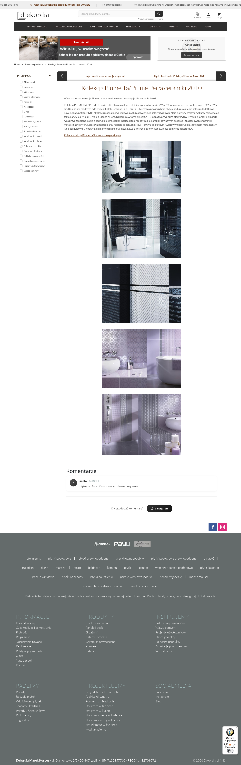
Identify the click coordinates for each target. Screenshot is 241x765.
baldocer (94, 568)
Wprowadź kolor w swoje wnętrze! (105, 76)
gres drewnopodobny (130, 558)
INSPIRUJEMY (154, 27)
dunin (44, 568)
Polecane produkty (167, 642)
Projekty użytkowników (170, 632)
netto (77, 568)
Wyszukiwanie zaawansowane (150, 19)
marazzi (61, 568)
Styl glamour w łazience (101, 725)
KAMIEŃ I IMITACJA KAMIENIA (104, 27)
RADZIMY (173, 27)
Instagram (162, 696)
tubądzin (28, 568)
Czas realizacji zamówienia (33, 628)
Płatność (21, 632)
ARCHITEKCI (191, 27)
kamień (112, 568)
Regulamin (23, 637)
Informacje (24, 76)
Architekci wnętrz (97, 696)
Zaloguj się (161, 508)
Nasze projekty (165, 637)
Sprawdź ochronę (191, 55)
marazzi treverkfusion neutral (102, 586)
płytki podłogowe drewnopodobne (173, 558)
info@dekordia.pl (101, 4)
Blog (158, 701)
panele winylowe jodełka (136, 577)
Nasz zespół (24, 660)
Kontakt (21, 665)
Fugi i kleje (23, 720)
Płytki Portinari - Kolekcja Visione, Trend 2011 (180, 76)
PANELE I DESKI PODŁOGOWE (68, 27)
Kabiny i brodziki (97, 637)
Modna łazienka (96, 729)
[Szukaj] (159, 14)
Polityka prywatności (29, 651)
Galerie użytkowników (170, 623)
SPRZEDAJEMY (133, 27)
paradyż (209, 558)
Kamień (91, 646)
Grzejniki (92, 632)
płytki (128, 568)
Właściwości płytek (29, 701)
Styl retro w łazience (99, 706)
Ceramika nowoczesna (100, 642)
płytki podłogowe (59, 558)
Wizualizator (164, 651)
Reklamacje (23, 646)
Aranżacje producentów (171, 646)
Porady (20, 692)
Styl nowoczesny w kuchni (103, 720)
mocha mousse (199, 577)
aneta (83, 481)
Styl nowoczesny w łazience (104, 715)
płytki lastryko (209, 568)
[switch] (230, 751)
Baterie (91, 651)
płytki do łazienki (101, 577)
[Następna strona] (221, 76)
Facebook (161, 692)
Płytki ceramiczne (37, 27)
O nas (19, 656)
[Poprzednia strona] (62, 76)
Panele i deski (95, 628)
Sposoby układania (28, 706)
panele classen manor (144, 586)
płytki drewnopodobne (93, 558)
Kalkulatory (23, 715)
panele (143, 568)
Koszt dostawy (25, 623)
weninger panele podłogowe (174, 568)
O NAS (208, 27)
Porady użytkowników (30, 711)
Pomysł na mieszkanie (100, 701)
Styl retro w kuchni (98, 711)
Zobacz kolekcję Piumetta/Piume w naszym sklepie (92, 135)
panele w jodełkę (171, 577)
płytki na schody (72, 577)
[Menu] (236, 728)
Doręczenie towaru (29, 642)
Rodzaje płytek (25, 696)
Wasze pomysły (165, 628)
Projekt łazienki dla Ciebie (103, 692)
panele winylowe (43, 577)
